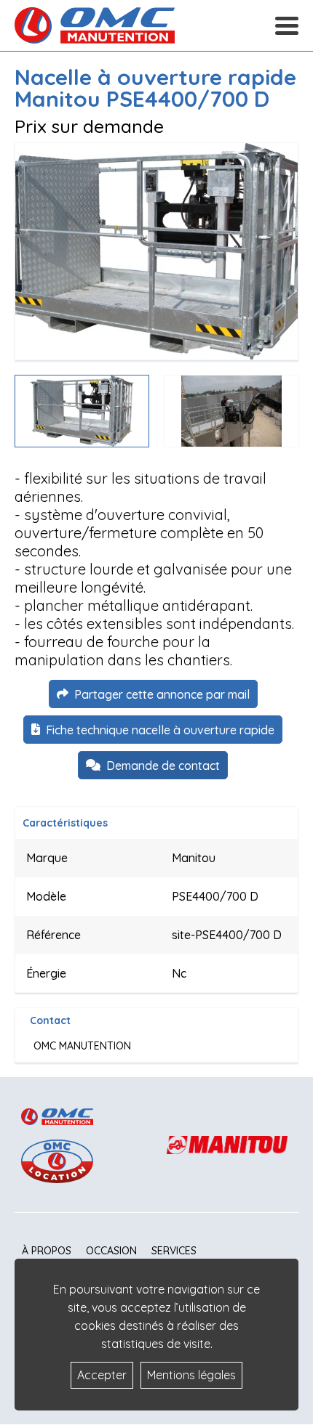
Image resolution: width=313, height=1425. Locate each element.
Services (174, 1250)
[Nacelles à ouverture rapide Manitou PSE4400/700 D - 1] (156, 251)
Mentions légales (191, 1375)
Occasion (111, 1250)
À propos (46, 1250)
